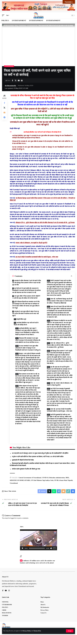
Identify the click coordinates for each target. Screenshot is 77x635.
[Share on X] (15, 80)
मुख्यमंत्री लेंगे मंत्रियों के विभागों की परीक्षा (23, 460)
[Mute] (51, 548)
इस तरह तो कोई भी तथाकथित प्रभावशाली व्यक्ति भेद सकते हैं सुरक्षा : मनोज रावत (37, 257)
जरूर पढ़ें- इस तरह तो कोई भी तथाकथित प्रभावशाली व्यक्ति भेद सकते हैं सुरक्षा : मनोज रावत (59, 410)
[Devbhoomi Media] (38, 15)
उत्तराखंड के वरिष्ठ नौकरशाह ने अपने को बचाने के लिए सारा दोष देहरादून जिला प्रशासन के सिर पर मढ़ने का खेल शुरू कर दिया (26, 283)
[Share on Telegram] (59, 491)
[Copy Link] (68, 491)
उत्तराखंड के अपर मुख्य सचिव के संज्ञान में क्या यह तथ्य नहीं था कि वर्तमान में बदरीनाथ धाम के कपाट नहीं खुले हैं (25, 313)
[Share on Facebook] (12, 80)
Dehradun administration (57, 477)
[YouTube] (6, 590)
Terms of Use (37, 630)
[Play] (23, 548)
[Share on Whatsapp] (54, 491)
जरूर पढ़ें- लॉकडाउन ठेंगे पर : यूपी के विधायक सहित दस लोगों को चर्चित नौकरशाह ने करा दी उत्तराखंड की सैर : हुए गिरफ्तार (59, 345)
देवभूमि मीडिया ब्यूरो (21, 319)
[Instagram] (9, 590)
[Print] (21, 80)
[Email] (18, 80)
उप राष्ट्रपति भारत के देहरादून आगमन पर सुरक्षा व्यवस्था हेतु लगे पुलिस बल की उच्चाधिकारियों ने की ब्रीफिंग (40, 453)
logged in (13, 518)
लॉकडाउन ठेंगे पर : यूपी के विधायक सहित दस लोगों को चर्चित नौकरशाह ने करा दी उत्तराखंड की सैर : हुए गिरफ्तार (45, 222)
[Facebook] (3, 590)
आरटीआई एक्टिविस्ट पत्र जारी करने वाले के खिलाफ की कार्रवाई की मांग (26, 324)
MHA (67, 477)
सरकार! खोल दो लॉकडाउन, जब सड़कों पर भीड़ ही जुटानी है (31, 243)
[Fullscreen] (54, 548)
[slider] (37, 548)
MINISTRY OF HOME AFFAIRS (20, 480)
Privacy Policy (27, 630)
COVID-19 (45, 477)
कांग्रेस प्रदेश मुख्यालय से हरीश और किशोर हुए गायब (26, 469)
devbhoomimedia (10, 85)
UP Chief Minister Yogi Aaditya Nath (42, 480)
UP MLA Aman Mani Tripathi (63, 480)
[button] (69, 630)
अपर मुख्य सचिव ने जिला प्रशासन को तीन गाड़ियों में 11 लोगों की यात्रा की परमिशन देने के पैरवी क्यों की (26, 297)
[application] (38, 539)
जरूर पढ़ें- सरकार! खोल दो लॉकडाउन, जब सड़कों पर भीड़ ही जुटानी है (59, 384)
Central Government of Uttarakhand (30, 477)
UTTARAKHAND (9, 66)
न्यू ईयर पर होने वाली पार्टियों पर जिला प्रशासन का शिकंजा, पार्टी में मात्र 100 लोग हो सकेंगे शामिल (37, 456)
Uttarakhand (14, 483)
